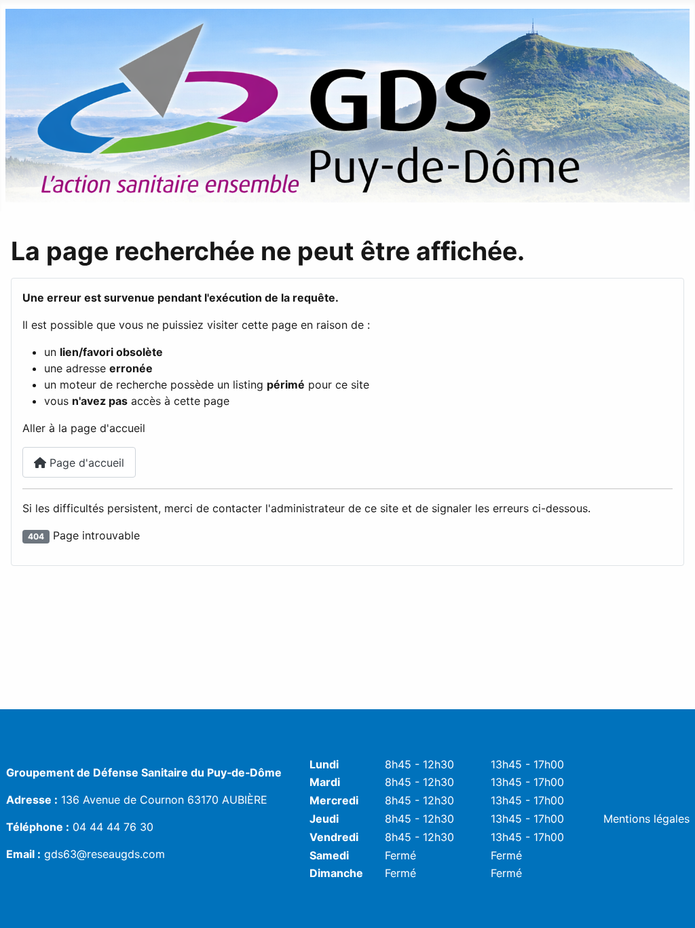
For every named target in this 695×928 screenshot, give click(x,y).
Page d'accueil (85, 462)
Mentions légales (646, 818)
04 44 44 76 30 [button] (113, 827)
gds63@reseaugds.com (104, 854)
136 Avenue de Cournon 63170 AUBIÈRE (164, 799)
